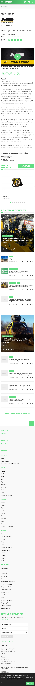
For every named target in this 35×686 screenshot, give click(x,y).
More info (4, 683)
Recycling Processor (7, 603)
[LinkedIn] (15, 40)
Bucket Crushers (6, 156)
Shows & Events (5, 608)
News (3, 467)
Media (3, 597)
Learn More (4, 619)
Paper (2, 476)
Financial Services (6, 589)
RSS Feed (4, 443)
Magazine (4, 433)
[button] (34, 187)
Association (4, 568)
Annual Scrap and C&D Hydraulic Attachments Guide (18, 272)
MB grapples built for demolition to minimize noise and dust (19, 386)
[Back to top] (31, 423)
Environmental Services (8, 581)
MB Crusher (6, 199)
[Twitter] (12, 40)
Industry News (5, 550)
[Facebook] (9, 40)
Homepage (4, 430)
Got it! (29, 683)
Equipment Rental (6, 587)
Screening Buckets (7, 160)
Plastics (3, 473)
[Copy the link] (18, 73)
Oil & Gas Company (6, 600)
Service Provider (6, 605)
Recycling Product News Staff (10, 463)
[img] (4, 259)
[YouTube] (21, 40)
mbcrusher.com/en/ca (14, 37)
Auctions (3, 570)
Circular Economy (6, 536)
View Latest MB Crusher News (17, 414)
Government (4, 592)
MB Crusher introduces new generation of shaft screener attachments (21, 286)
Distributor (4, 576)
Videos (3, 499)
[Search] (33, 2)
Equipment (9, 235)
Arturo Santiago (5, 461)
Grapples (4, 159)
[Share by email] (3, 73)
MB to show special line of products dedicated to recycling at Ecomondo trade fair (20, 300)
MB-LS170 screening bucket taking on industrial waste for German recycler (20, 374)
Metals (16, 269)
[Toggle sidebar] (2, 2)
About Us (4, 440)
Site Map (4, 450)
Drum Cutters (5, 157)
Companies (4, 6)
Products (4, 530)
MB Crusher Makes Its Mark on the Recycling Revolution (19, 400)
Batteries (3, 487)
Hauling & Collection (7, 495)
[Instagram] (18, 40)
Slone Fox (4, 458)
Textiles (3, 490)
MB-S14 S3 (6, 196)
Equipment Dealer (6, 584)
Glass (2, 492)
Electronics (4, 484)
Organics (3, 482)
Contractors (4, 573)
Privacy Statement (8, 447)
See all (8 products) (26, 166)
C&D (4, 235)
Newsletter (5, 437)
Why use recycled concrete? (17, 259)
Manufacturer (5, 595)
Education (4, 579)
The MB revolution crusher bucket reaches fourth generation (19, 360)
